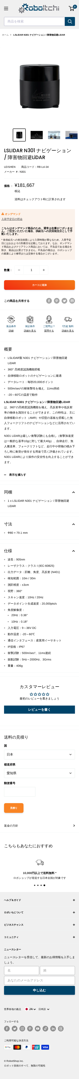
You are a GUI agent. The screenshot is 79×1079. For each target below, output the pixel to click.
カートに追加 (39, 285)
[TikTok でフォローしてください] (45, 1028)
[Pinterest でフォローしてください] (30, 1028)
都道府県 (9, 764)
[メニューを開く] (6, 8)
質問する (49, 330)
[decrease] (19, 270)
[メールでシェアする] (72, 301)
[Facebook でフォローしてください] (7, 1028)
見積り (13, 808)
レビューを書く (39, 709)
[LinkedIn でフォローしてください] (53, 1028)
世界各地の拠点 (12, 1009)
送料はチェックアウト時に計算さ (36, 199)
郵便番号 (9, 783)
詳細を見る (30, 330)
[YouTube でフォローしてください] (38, 1028)
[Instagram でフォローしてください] (22, 1028)
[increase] (44, 270)
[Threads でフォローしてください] (61, 1028)
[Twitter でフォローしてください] (14, 1028)
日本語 (42, 1009)
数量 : (7, 270)
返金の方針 (11, 825)
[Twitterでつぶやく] (64, 301)
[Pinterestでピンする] (57, 301)
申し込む (39, 990)
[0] (71, 8)
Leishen (9, 166)
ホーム (5, 35)
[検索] (70, 21)
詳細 (11, 330)
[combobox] (34, 21)
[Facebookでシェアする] (49, 301)
